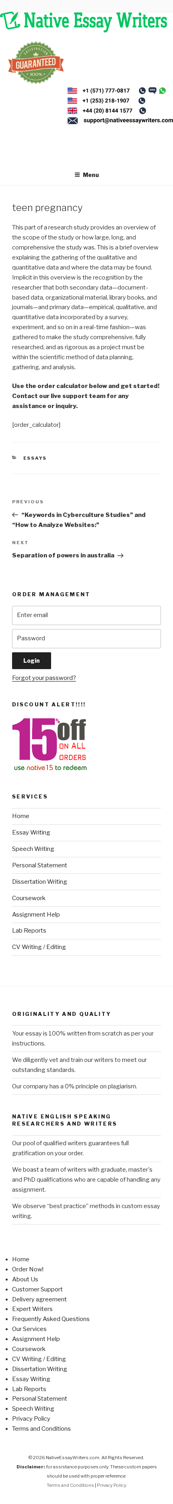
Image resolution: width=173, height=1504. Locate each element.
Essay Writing (31, 832)
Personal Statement (39, 865)
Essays (35, 458)
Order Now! (27, 1269)
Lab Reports (29, 930)
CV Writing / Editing (39, 947)
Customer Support (37, 1289)
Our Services (29, 1329)
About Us (25, 1279)
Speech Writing (33, 849)
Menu (91, 174)
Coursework (28, 898)
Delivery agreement (39, 1299)
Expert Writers (32, 1309)
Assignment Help (36, 914)
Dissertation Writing (39, 881)
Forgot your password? (44, 678)
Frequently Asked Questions (51, 1319)
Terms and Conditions (41, 1428)
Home (20, 816)
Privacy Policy (31, 1418)
